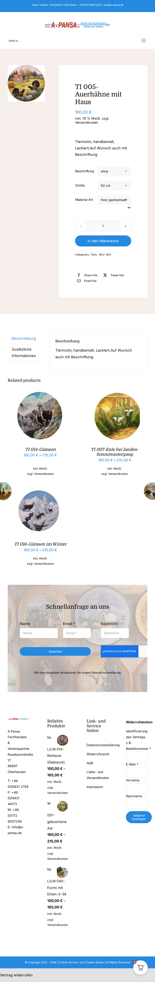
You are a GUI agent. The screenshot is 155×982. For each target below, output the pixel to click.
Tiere (93, 254)
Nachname (134, 796)
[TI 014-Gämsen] (40, 394)
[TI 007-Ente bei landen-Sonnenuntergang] (114, 394)
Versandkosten (86, 122)
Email (69, 624)
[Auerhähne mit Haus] (26, 83)
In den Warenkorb (103, 241)
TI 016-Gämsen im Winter (40, 544)
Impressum (95, 787)
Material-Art (84, 200)
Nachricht (109, 624)
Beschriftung (84, 171)
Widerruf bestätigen (139, 817)
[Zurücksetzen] (129, 208)
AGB (90, 763)
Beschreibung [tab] (24, 338)
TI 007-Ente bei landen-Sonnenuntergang (115, 452)
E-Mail (132, 764)
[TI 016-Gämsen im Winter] (40, 488)
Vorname (133, 780)
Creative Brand (94, 962)
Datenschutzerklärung (106, 672)
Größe (80, 185)
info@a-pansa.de (113, 4)
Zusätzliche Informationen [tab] (24, 352)
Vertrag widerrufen (16, 975)
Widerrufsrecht (98, 754)
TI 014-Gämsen (40, 449)
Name (25, 624)
